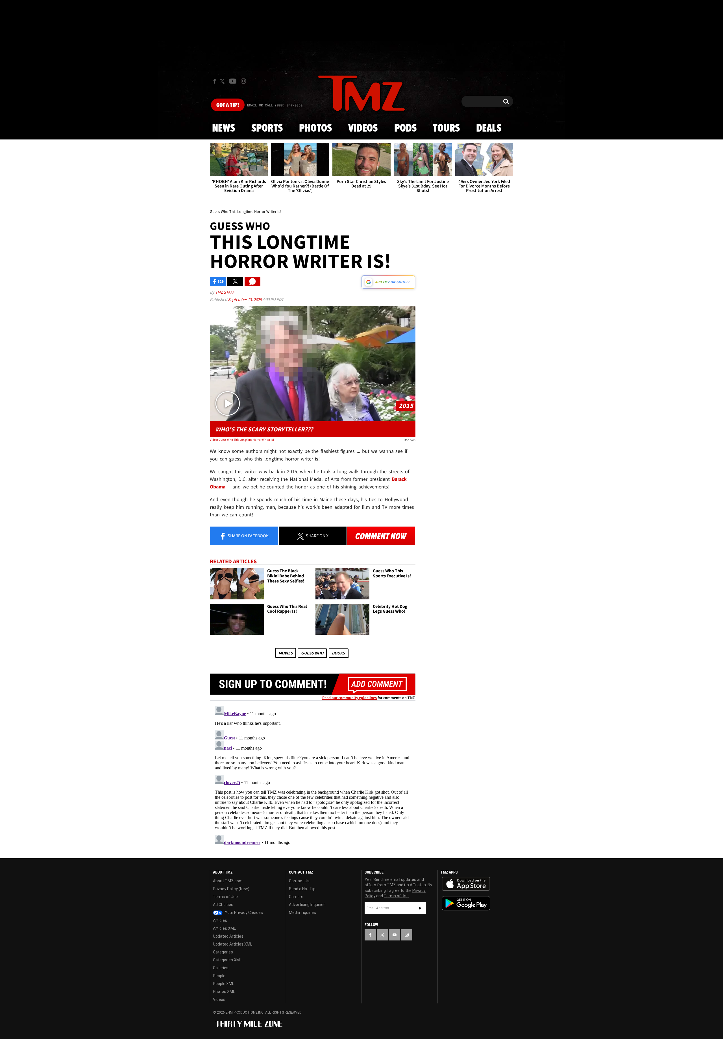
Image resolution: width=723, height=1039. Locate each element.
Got (227, 105)
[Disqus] (313, 774)
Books (338, 653)
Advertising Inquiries (307, 904)
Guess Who (312, 653)
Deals (488, 128)
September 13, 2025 (245, 299)
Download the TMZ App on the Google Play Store (466, 903)
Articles (220, 920)
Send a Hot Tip (302, 889)
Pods (405, 128)
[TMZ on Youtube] (233, 81)
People (219, 975)
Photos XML (224, 991)
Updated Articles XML (232, 944)
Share (248, 535)
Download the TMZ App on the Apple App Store (466, 884)
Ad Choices (223, 904)
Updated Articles (228, 936)
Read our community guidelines (349, 697)
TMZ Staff (224, 292)
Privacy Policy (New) (231, 889)
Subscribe (420, 908)
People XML (223, 983)
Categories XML (227, 960)
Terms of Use (225, 896)
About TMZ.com (228, 881)
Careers (296, 896)
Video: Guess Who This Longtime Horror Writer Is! (242, 440)
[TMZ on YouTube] (394, 934)
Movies (285, 653)
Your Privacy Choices (243, 912)
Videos (363, 128)
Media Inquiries (302, 912)
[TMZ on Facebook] (214, 81)
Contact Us (299, 881)
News (223, 128)
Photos (315, 128)
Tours (446, 128)
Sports (267, 128)
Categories (223, 952)
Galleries (220, 968)
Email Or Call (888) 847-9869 (274, 106)
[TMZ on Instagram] (243, 81)
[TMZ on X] (223, 81)
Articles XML (224, 928)
